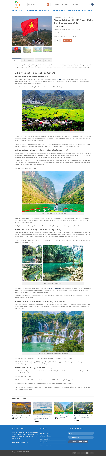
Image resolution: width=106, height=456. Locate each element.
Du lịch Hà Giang (68, 17)
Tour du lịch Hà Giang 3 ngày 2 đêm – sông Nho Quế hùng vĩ (63, 416)
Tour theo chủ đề (59, 11)
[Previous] (15, 31)
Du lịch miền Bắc (58, 17)
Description (17, 60)
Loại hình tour (17, 11)
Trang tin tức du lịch (45, 445)
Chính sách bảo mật (45, 439)
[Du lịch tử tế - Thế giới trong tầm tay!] (18, 4)
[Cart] (92, 4)
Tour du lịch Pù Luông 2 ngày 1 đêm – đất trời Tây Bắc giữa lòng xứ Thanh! (42, 418)
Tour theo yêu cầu (74, 11)
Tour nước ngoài (45, 11)
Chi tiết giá (39, 60)
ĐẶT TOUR (67, 40)
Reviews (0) (48, 60)
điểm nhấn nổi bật (28, 60)
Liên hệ (89, 11)
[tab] (16, 60)
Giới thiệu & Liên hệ (45, 433)
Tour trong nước (31, 11)
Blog (84, 11)
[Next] (49, 31)
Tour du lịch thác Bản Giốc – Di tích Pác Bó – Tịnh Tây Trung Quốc (21, 416)
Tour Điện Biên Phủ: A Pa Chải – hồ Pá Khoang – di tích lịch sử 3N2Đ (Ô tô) (83, 417)
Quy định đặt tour (45, 442)
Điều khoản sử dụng (45, 436)
